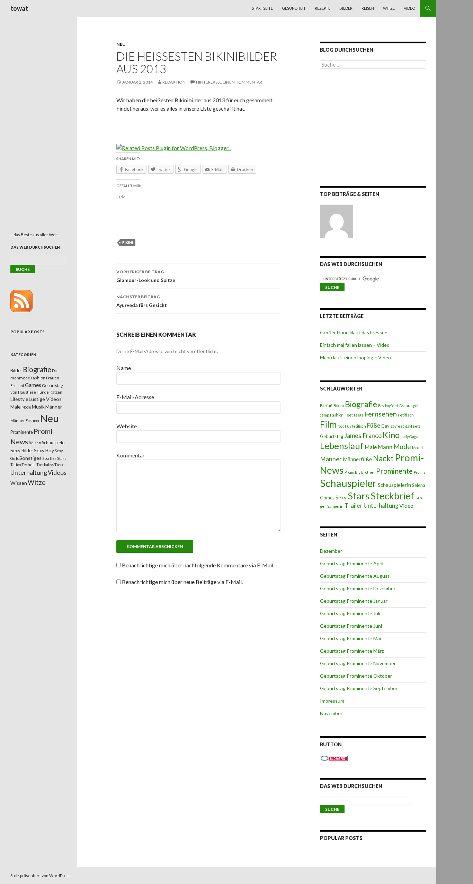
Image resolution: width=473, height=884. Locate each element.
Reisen (368, 8)
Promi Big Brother (360, 472)
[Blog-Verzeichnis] (334, 758)
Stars (358, 495)
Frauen (52, 377)
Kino (391, 435)
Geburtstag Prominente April (351, 563)
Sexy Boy (44, 450)
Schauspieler (348, 483)
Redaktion (174, 82)
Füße (373, 425)
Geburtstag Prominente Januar (353, 601)
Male (371, 447)
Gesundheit (294, 8)
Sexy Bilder (21, 450)
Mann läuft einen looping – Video (355, 357)
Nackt (383, 458)
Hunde (43, 392)
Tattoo (15, 464)
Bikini (127, 242)
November (331, 713)
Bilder (345, 8)
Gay (385, 426)
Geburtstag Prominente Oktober (356, 676)
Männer (331, 459)
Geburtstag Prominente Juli (350, 613)
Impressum (332, 701)
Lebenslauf (342, 445)
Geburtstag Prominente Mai (350, 638)
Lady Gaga (409, 436)
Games (33, 385)
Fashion (336, 415)
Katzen (56, 392)
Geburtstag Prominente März (352, 651)
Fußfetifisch (355, 426)
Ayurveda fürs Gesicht (141, 301)
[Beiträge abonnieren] (21, 300)
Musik (38, 407)
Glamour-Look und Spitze (145, 276)
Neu (121, 44)
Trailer (354, 505)
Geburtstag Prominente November (358, 663)
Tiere (59, 464)
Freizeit (17, 385)
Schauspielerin (394, 485)
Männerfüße (357, 459)
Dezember (331, 551)
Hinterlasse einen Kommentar (229, 82)
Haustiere (27, 392)
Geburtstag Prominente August (355, 576)
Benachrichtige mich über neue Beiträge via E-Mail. (182, 581)
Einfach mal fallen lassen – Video (355, 345)
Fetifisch (406, 415)
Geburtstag (331, 436)
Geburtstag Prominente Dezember (357, 588)
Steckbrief (392, 495)
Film (328, 424)
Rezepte (322, 8)
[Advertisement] (373, 128)
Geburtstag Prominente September (359, 688)
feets (358, 415)
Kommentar (130, 455)
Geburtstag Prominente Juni (351, 626)
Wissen (18, 483)
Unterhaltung (381, 505)
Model (417, 447)
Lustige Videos (45, 399)
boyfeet (391, 405)
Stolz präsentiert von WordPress (40, 875)
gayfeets (412, 426)
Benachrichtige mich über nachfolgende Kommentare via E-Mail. (198, 565)
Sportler (49, 458)
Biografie (361, 404)
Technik (28, 464)
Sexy (341, 497)
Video (409, 8)
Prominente (394, 471)
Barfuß (326, 405)
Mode (402, 446)
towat (19, 8)
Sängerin (335, 506)
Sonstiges (30, 458)
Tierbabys (45, 464)
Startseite (262, 8)
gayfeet (397, 426)
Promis (419, 472)
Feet (349, 415)
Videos (57, 472)
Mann (385, 447)
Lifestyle (19, 399)
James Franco (363, 435)
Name (123, 367)
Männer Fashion (24, 420)
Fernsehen (380, 414)
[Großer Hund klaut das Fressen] (336, 221)
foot (341, 426)
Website (126, 426)
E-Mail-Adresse (135, 397)
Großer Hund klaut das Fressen (353, 332)
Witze (389, 8)
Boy (381, 405)
